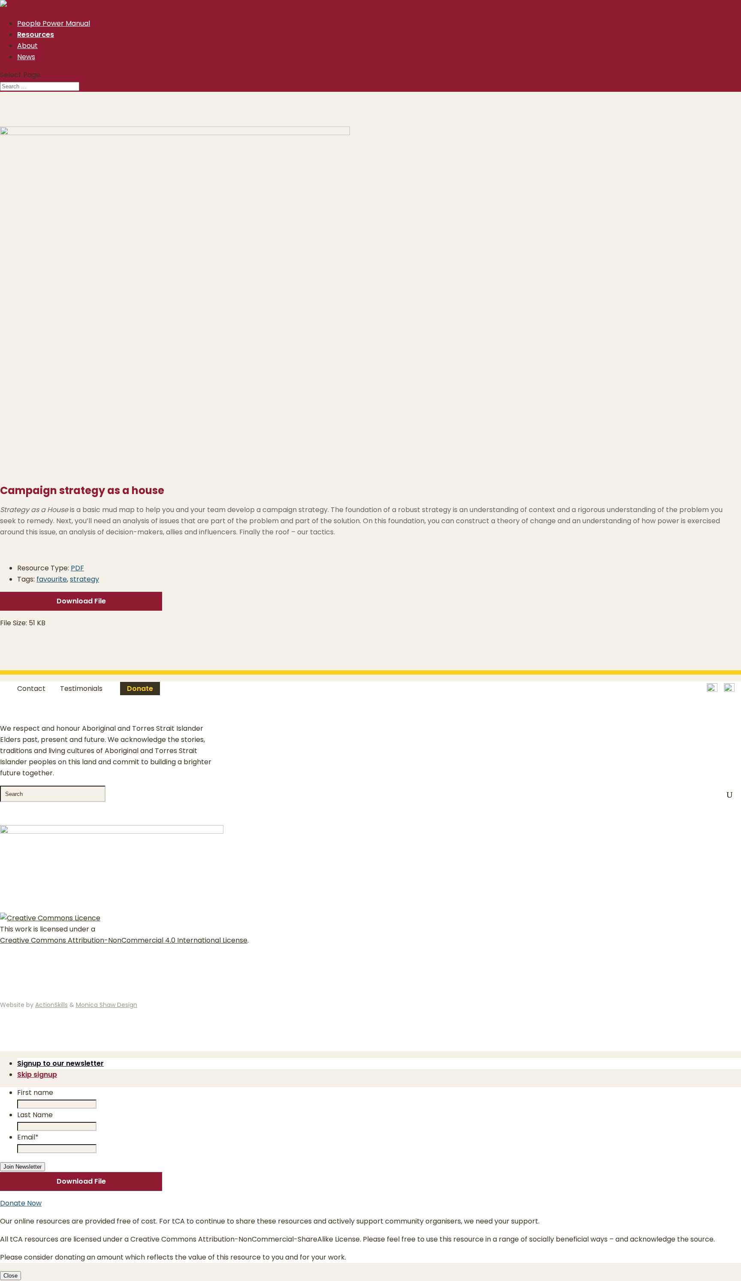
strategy (84, 579)
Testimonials (81, 688)
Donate (140, 688)
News (26, 57)
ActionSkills (51, 1005)
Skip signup (37, 1074)
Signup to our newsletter (60, 1063)
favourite (51, 579)
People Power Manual (53, 23)
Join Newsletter (22, 1166)
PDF (77, 568)
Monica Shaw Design (106, 1005)
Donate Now (21, 1203)
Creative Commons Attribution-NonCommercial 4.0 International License (123, 940)
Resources (35, 34)
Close (10, 1275)
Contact (31, 688)
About (27, 46)
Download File (81, 601)
